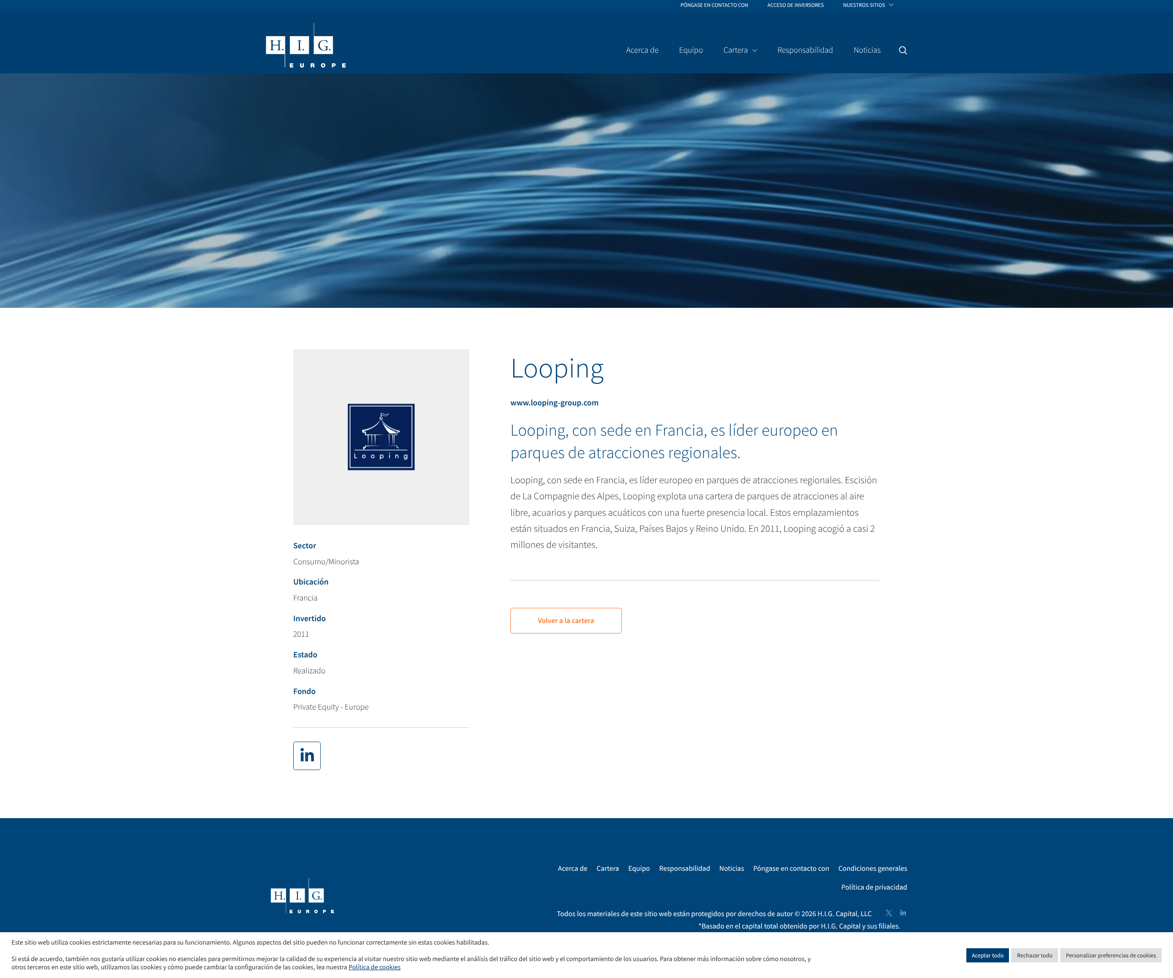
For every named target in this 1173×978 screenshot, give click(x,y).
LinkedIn (903, 913)
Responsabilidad (684, 868)
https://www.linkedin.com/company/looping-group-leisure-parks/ (307, 756)
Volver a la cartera (566, 620)
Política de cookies (375, 967)
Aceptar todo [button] (987, 955)
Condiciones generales (873, 868)
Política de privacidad (874, 887)
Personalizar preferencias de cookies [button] (1111, 955)
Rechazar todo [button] (1034, 955)
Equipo (639, 868)
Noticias (731, 868)
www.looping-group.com (554, 402)
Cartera (608, 868)
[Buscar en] (903, 50)
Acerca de (572, 868)
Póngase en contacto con (791, 868)
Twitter (889, 913)
